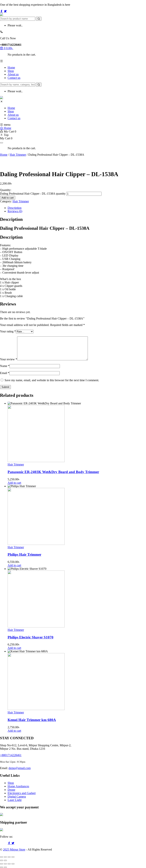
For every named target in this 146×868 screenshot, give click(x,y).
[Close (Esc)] (12, 857)
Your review (8, 359)
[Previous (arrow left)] (1, 860)
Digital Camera (17, 796)
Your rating (8, 331)
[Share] (9, 857)
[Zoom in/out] (1, 857)
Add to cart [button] (14, 482)
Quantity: (5, 190)
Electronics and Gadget (22, 793)
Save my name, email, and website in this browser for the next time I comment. (52, 380)
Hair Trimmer (18, 154)
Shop (11, 71)
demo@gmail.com (20, 768)
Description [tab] (14, 207)
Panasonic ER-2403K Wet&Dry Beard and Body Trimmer (53, 472)
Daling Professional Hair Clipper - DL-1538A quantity (33, 193)
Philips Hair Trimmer (24, 554)
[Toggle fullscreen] (5, 857)
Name (5, 366)
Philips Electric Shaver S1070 (30, 637)
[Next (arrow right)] (5, 860)
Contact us (14, 77)
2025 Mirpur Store (14, 849)
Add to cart (8, 197)
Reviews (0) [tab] (15, 211)
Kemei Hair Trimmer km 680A (32, 720)
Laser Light (14, 800)
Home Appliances (18, 786)
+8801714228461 (10, 755)
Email (4, 373)
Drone (11, 789)
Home (11, 67)
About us (13, 74)
